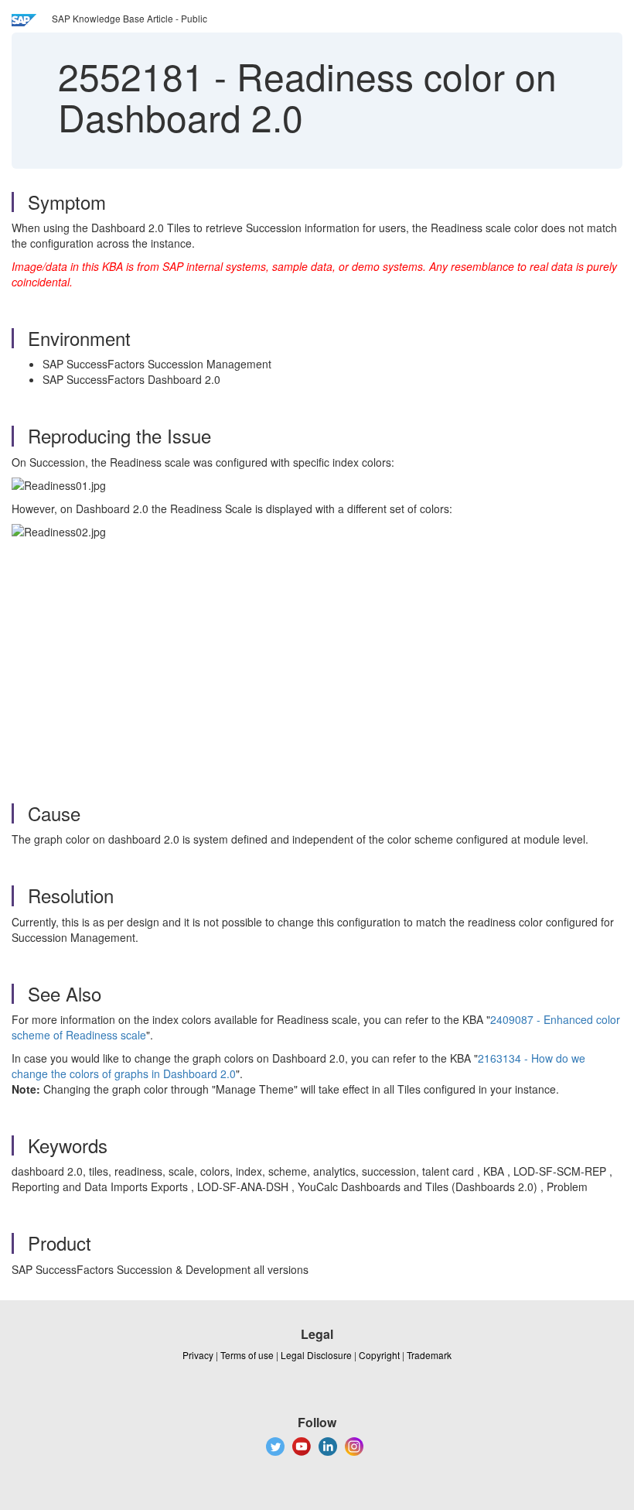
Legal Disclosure (316, 1354)
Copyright (379, 1354)
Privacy (197, 1354)
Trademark (429, 1354)
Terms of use (247, 1354)
